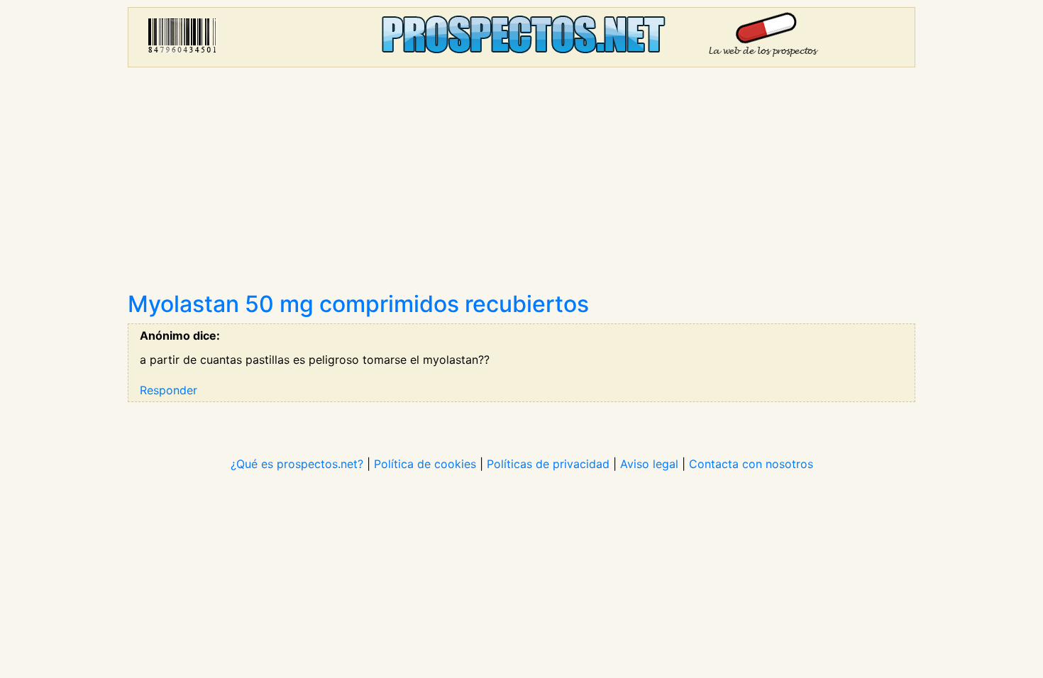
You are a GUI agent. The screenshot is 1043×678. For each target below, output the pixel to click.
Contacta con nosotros (751, 464)
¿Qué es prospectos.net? (297, 464)
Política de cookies (425, 464)
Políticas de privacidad (548, 464)
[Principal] (521, 37)
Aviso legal (649, 464)
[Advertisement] (521, 184)
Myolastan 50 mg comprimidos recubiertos (358, 304)
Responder (168, 390)
